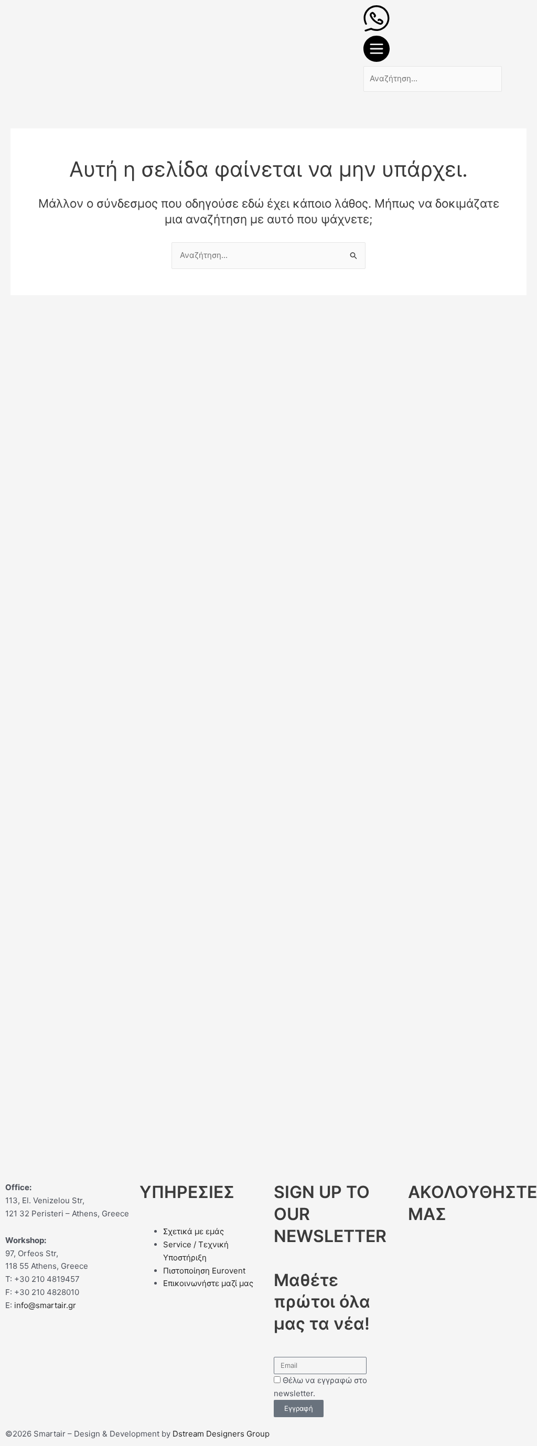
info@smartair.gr (45, 1305)
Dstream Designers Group (221, 1434)
